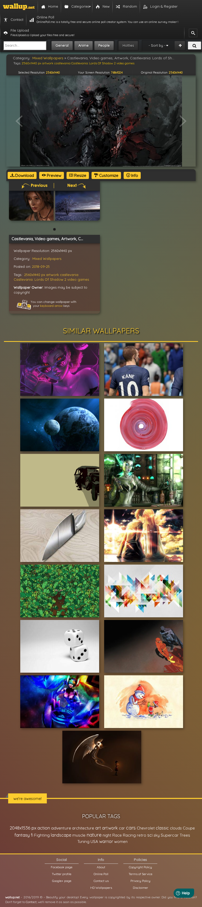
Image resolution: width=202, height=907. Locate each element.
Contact (31, 902)
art (98, 828)
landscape (61, 835)
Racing (129, 835)
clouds (176, 828)
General (62, 45)
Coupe (189, 828)
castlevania (69, 275)
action (43, 828)
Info (134, 175)
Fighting (42, 835)
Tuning (83, 841)
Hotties (128, 45)
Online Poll (101, 874)
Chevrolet (146, 828)
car (122, 828)
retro (141, 835)
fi (32, 835)
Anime (83, 45)
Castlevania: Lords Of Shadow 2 (40, 279)
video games (78, 279)
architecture (83, 828)
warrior (106, 841)
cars (131, 828)
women (121, 841)
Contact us (101, 881)
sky (157, 835)
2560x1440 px (34, 275)
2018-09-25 (41, 266)
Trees (185, 835)
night (107, 835)
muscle (78, 835)
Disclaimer (140, 888)
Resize (79, 175)
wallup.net (12, 897)
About (101, 867)
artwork (52, 275)
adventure (61, 828)
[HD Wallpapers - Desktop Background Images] (19, 6)
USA (94, 841)
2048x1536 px (23, 828)
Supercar (170, 835)
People (104, 45)
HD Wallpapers (101, 888)
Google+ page (61, 881)
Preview (53, 175)
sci (150, 835)
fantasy (22, 835)
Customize (108, 175)
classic (162, 828)
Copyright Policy (140, 867)
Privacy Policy (140, 881)
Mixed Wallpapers (46, 258)
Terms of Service (140, 874)
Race (117, 835)
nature (94, 835)
